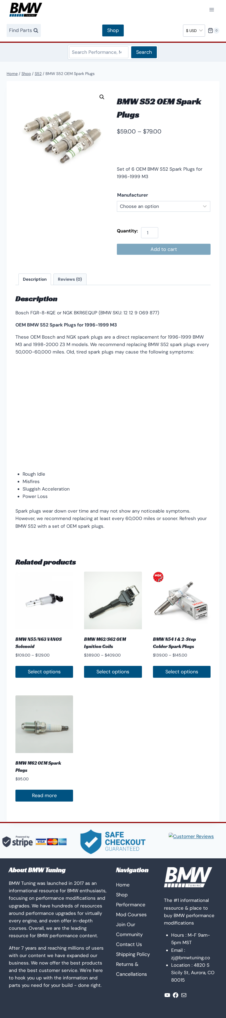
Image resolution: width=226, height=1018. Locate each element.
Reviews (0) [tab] (70, 279)
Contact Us (129, 944)
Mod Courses (131, 914)
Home (123, 885)
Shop (113, 30)
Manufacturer (132, 195)
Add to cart (163, 249)
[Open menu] (211, 10)
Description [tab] (35, 279)
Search (144, 52)
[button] (102, 97)
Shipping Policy (133, 954)
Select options (44, 671)
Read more (44, 795)
